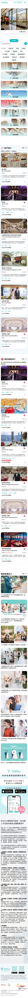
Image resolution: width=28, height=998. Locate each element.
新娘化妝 (14, 57)
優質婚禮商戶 (21, 54)
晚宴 (9, 311)
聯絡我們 (15, 993)
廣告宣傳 (18, 990)
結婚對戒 (15, 51)
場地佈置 (22, 57)
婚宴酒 (14, 60)
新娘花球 (11, 48)
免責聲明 (11, 993)
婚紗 (21, 51)
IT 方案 (14, 990)
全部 (23, 148)
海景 (3, 278)
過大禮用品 (6, 57)
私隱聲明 (7, 993)
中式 (3, 179)
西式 (6, 179)
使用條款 (2, 993)
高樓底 (7, 212)
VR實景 (23, 48)
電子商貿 (10, 990)
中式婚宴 (7, 51)
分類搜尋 (13, 41)
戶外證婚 (5, 54)
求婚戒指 (12, 54)
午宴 (9, 179)
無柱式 (3, 212)
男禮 (17, 48)
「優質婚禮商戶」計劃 (5, 991)
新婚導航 (22, 990)
